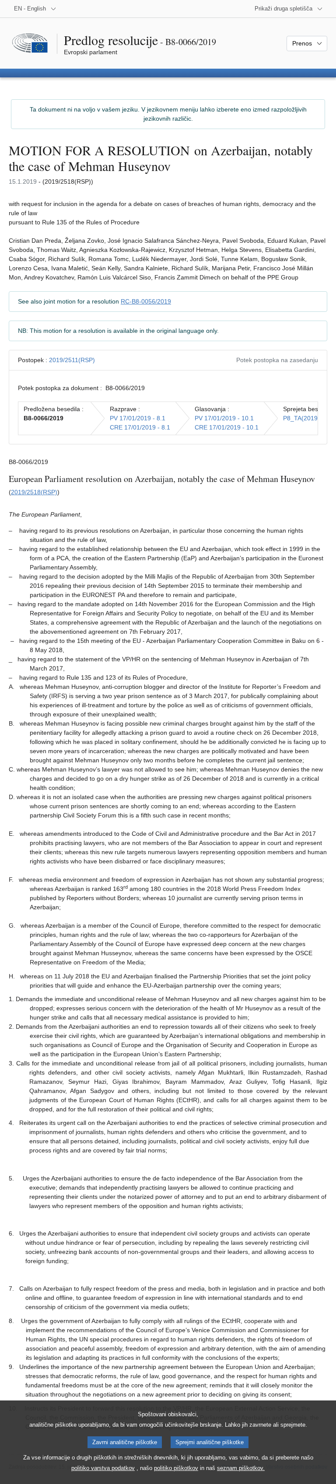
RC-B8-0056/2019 (146, 301)
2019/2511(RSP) (72, 359)
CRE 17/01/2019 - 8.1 (140, 427)
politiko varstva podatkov (103, 1468)
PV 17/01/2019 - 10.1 (224, 418)
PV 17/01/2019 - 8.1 (137, 418)
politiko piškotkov (176, 1468)
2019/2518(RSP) (34, 492)
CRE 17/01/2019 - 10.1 (227, 427)
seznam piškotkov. (241, 1468)
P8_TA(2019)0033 (308, 418)
